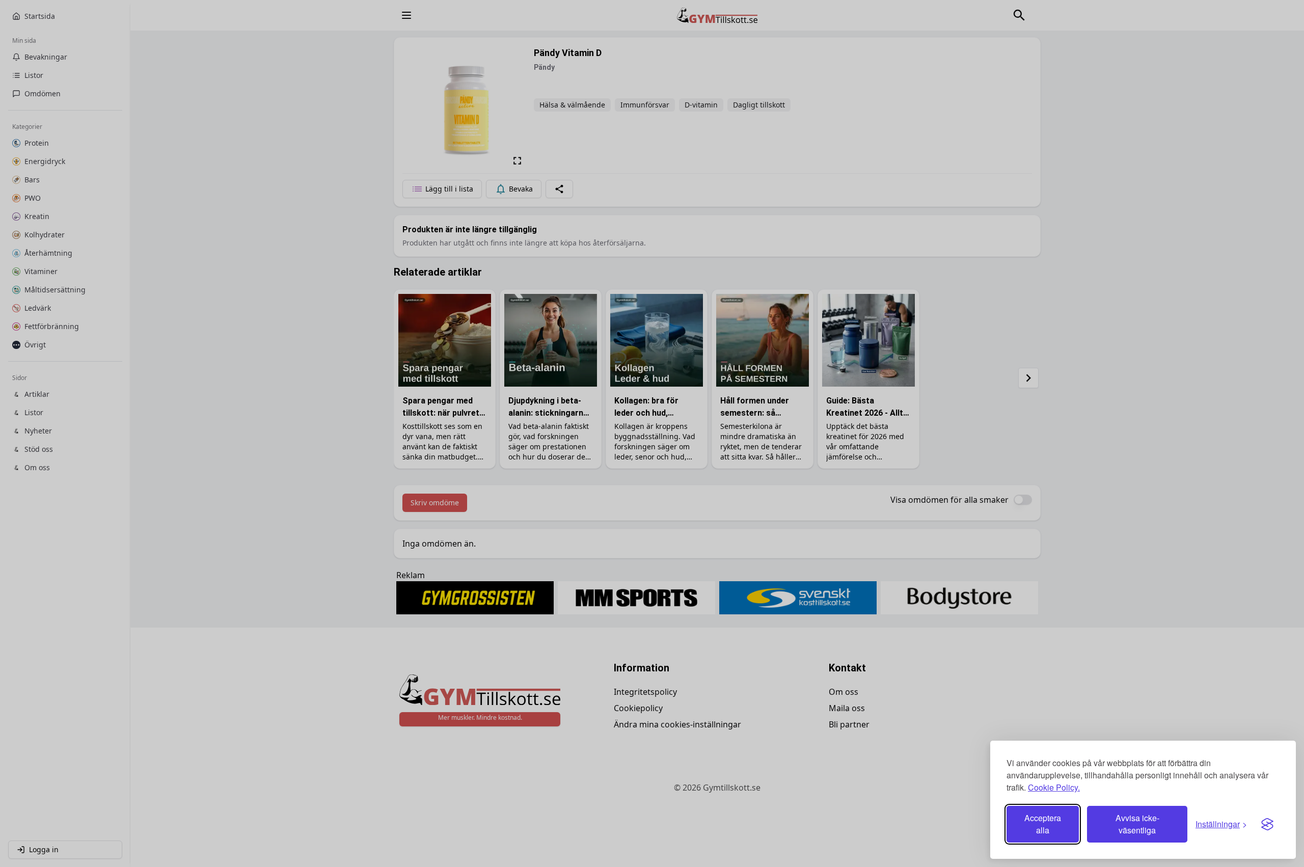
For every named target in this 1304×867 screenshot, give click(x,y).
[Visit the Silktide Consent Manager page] (1267, 824)
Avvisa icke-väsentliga (1137, 824)
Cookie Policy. (1054, 787)
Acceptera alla (1042, 824)
